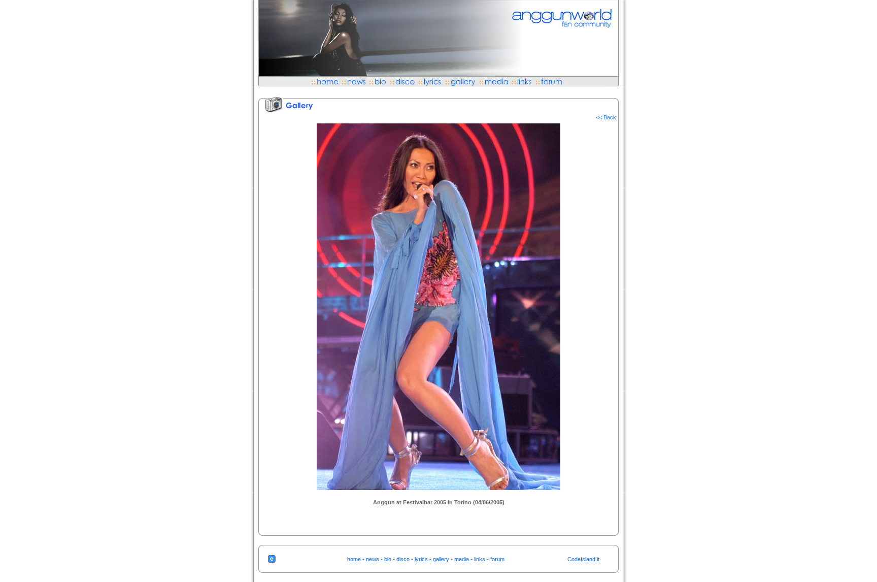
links (479, 559)
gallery (441, 559)
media (461, 559)
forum (497, 559)
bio (387, 559)
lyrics (421, 559)
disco (403, 559)
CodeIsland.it (583, 559)
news (372, 559)
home (354, 559)
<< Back (606, 117)
